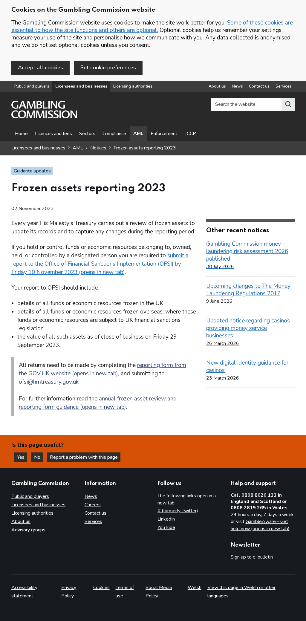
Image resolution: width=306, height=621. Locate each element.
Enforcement (164, 133)
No (38, 457)
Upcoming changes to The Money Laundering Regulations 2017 (248, 293)
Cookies (101, 587)
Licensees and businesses (81, 86)
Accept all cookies (40, 67)
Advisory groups (28, 530)
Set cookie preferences (108, 67)
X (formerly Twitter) (177, 510)
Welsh (194, 587)
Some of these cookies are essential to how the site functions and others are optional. (152, 26)
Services (284, 86)
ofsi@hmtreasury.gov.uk (49, 382)
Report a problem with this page (84, 457)
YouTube (166, 527)
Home (21, 133)
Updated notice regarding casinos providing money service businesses (248, 332)
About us (217, 86)
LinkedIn (166, 519)
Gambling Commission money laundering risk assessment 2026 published (247, 255)
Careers (93, 504)
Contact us (259, 86)
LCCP (190, 133)
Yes (22, 457)
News (237, 86)
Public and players (31, 86)
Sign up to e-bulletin (252, 557)
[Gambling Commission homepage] (44, 117)
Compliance (114, 133)
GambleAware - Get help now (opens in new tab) (260, 525)
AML (138, 133)
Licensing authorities (132, 86)
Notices (98, 148)
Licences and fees (53, 133)
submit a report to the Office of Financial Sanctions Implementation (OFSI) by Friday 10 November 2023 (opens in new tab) (100, 264)
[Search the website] (288, 104)
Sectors (87, 133)
